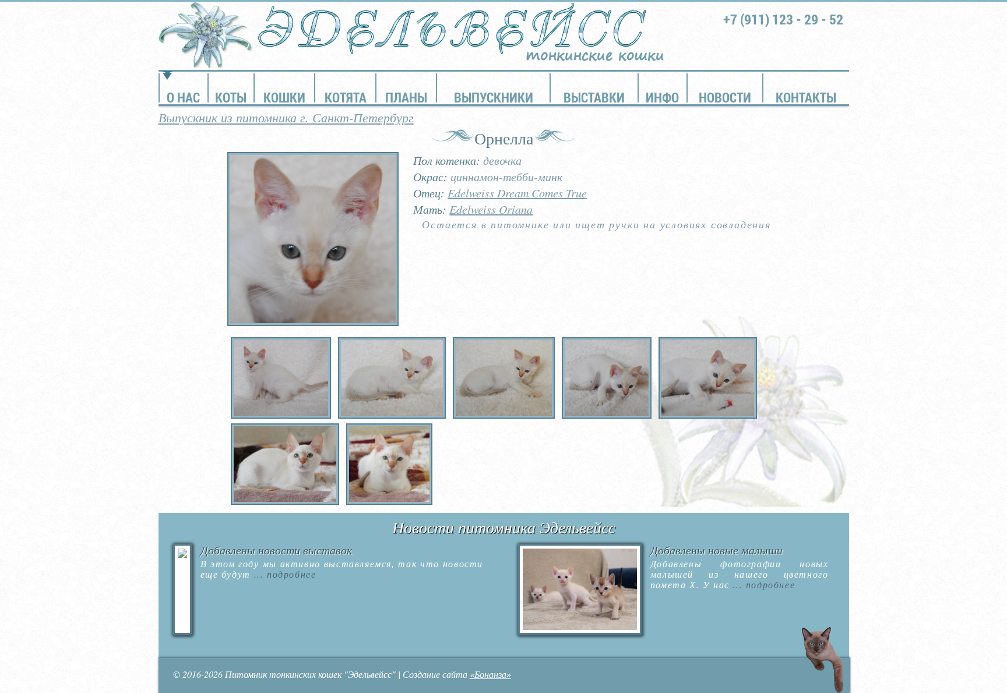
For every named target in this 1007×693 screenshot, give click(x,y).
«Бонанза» (490, 674)
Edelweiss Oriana (491, 209)
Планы (406, 97)
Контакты (806, 97)
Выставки (594, 97)
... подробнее (283, 574)
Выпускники (493, 97)
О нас (183, 97)
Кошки (284, 97)
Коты (231, 97)
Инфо (662, 97)
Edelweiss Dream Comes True (517, 192)
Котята (346, 97)
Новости (725, 97)
